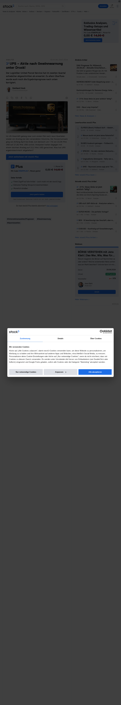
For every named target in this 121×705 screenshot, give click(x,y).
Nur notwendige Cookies (26, 372)
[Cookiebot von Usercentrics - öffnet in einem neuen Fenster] (101, 331)
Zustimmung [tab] (25, 338)
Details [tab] (60, 338)
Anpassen (59, 372)
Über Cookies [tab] (96, 338)
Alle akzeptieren (95, 372)
